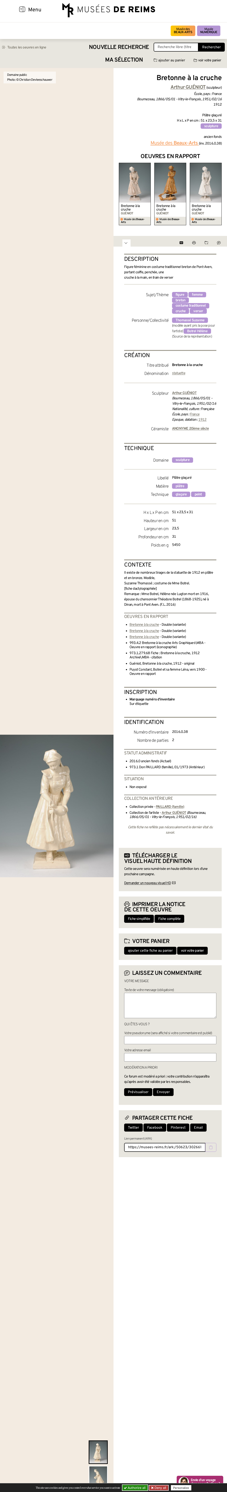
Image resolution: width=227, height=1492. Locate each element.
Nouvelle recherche (119, 47)
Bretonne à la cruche (130, 207)
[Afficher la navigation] (22, 10)
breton (180, 300)
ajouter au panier (171, 60)
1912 (202, 420)
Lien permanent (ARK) (138, 1139)
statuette (178, 373)
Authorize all (136, 1488)
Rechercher (211, 47)
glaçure (181, 494)
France (195, 414)
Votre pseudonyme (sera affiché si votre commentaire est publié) (168, 1033)
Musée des (183, 30)
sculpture (211, 126)
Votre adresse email (137, 1050)
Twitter (133, 1128)
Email (198, 1128)
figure (180, 295)
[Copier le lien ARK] (210, 1147)
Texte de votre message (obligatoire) (149, 990)
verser (198, 311)
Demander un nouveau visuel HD (147, 883)
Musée (208, 30)
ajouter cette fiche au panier (150, 951)
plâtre (180, 486)
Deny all (160, 1488)
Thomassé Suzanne (190, 320)
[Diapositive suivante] (218, 194)
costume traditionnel (191, 306)
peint (198, 494)
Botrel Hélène (197, 331)
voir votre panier (209, 60)
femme (197, 295)
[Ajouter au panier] (148, 165)
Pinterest (178, 1128)
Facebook (154, 1128)
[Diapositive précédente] (122, 194)
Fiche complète (169, 919)
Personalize (181, 1488)
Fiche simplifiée (139, 919)
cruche (181, 311)
